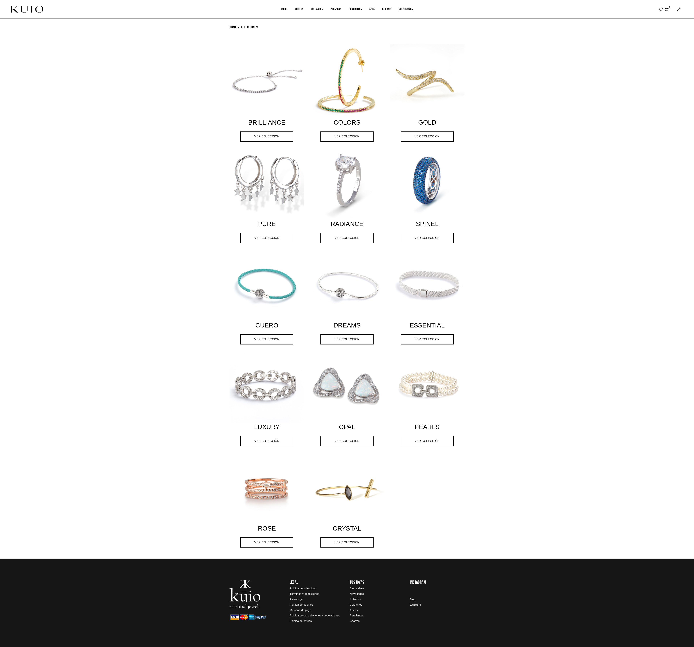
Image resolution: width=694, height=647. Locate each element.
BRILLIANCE (267, 122)
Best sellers (357, 588)
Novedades (357, 593)
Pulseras (355, 599)
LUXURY (267, 426)
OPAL (347, 426)
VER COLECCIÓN (266, 136)
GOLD (427, 122)
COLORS (347, 122)
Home (233, 27)
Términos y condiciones (304, 593)
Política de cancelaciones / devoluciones (315, 615)
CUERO (266, 325)
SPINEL (427, 223)
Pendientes (357, 615)
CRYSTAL (347, 528)
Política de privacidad (303, 588)
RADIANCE (347, 223)
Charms (355, 620)
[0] (667, 9)
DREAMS (347, 325)
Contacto (415, 604)
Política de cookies (301, 604)
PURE (267, 223)
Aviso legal (296, 599)
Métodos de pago (300, 610)
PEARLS (427, 426)
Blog (412, 599)
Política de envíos (301, 620)
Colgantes (356, 604)
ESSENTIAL (427, 325)
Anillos (354, 610)
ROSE (267, 528)
